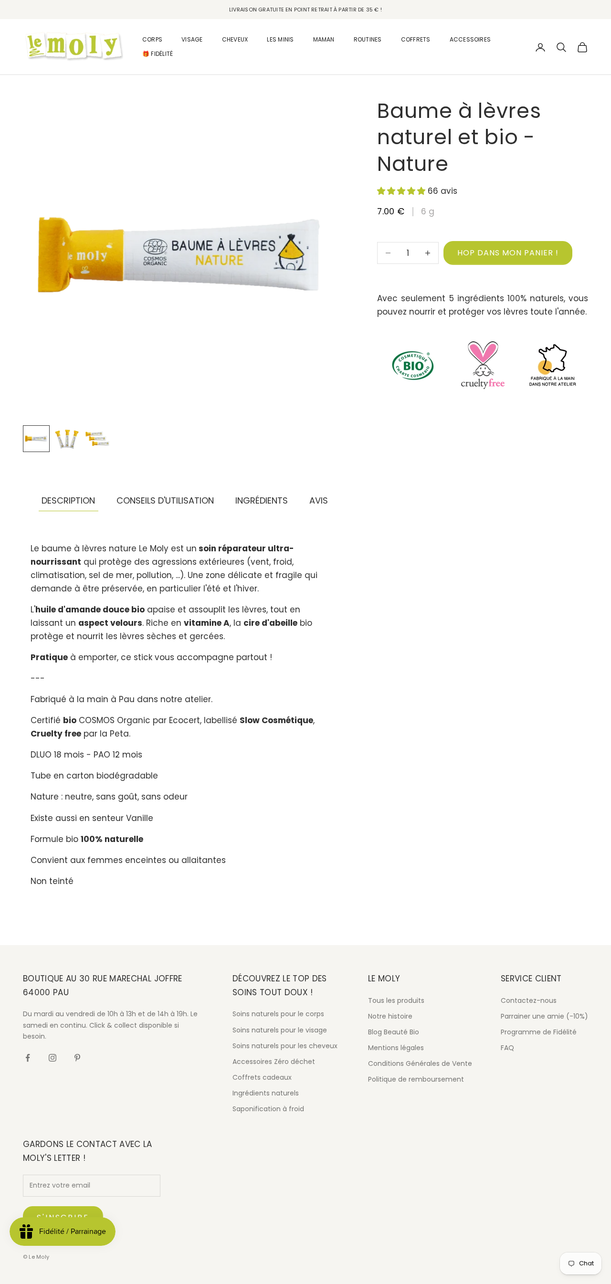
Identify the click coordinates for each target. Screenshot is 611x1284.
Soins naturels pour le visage (279, 1030)
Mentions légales (396, 1047)
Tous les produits (396, 1000)
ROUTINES (368, 39)
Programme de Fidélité (539, 1032)
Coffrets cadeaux (262, 1077)
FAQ (507, 1047)
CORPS (152, 39)
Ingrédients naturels (265, 1093)
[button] (402, 191)
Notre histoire (390, 1016)
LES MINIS (280, 39)
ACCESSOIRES (470, 39)
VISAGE (191, 39)
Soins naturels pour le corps (278, 1014)
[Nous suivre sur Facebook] (27, 1058)
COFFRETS (416, 39)
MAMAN (324, 39)
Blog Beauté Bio (393, 1032)
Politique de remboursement (416, 1079)
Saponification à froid (268, 1109)
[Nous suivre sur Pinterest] (77, 1058)
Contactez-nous (529, 1000)
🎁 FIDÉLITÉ (157, 54)
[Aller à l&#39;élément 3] (97, 438)
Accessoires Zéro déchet (273, 1061)
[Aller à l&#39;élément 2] (66, 438)
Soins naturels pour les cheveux (284, 1046)
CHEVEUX (235, 39)
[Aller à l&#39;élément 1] (36, 438)
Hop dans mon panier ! (507, 252)
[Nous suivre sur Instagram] (52, 1058)
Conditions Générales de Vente (420, 1063)
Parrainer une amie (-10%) (544, 1016)
